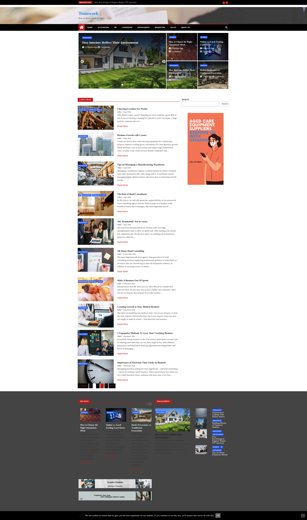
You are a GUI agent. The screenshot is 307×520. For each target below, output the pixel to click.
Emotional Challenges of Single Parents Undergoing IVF (118, 2)
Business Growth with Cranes (131, 135)
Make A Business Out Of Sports (132, 280)
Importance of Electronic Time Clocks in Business (141, 362)
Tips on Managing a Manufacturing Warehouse (140, 164)
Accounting (103, 27)
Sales (173, 27)
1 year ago (89, 47)
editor (119, 112)
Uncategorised (218, 434)
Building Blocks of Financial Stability (219, 425)
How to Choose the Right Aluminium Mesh (89, 428)
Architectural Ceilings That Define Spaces (218, 414)
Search (185, 99)
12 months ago (177, 77)
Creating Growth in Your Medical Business (138, 307)
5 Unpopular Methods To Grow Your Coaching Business (145, 333)
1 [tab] (115, 85)
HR (115, 27)
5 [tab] (129, 85)
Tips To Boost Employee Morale (220, 453)
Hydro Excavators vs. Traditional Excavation (112, 42)
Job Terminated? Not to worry (132, 221)
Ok (218, 515)
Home (89, 27)
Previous (81, 61)
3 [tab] (122, 85)
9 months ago (177, 48)
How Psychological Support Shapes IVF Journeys (219, 440)
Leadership (127, 27)
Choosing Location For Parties (132, 109)
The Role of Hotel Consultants (132, 194)
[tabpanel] (122, 61)
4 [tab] (126, 85)
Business (86, 37)
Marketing (160, 27)
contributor (102, 47)
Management (144, 27)
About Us (185, 27)
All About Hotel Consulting (130, 251)
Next (163, 61)
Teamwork (88, 13)
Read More (122, 126)
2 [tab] (119, 85)
